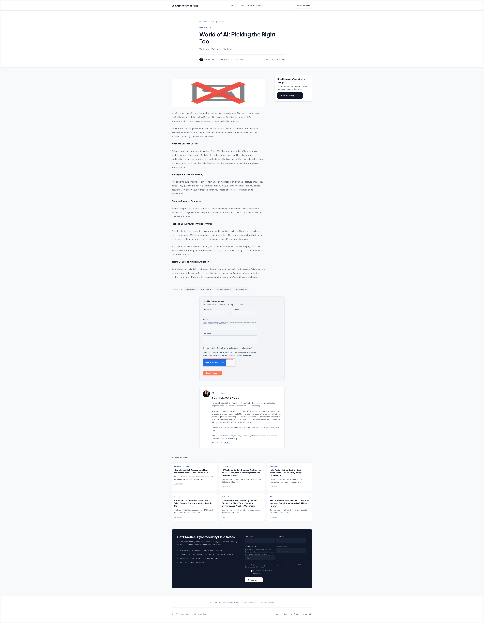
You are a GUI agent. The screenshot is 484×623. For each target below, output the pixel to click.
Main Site (278, 614)
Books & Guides (255, 6)
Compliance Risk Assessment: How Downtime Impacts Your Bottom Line (192, 471)
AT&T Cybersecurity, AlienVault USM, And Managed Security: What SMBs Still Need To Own (289, 503)
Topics (232, 6)
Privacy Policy (307, 614)
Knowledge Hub (205, 22)
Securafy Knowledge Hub (185, 5)
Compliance (206, 289)
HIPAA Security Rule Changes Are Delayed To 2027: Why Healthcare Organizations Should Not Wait (241, 472)
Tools (241, 6)
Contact (297, 614)
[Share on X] (278, 59)
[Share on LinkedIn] (273, 59)
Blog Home (288, 614)
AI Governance (241, 289)
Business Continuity (223, 289)
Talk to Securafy (303, 6)
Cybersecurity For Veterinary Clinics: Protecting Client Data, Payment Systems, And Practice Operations (239, 503)
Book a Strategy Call (290, 95)
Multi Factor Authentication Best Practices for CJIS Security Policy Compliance (285, 472)
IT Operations (218, 22)
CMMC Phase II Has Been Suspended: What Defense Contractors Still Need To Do (193, 503)
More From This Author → (222, 443)
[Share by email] (283, 59)
